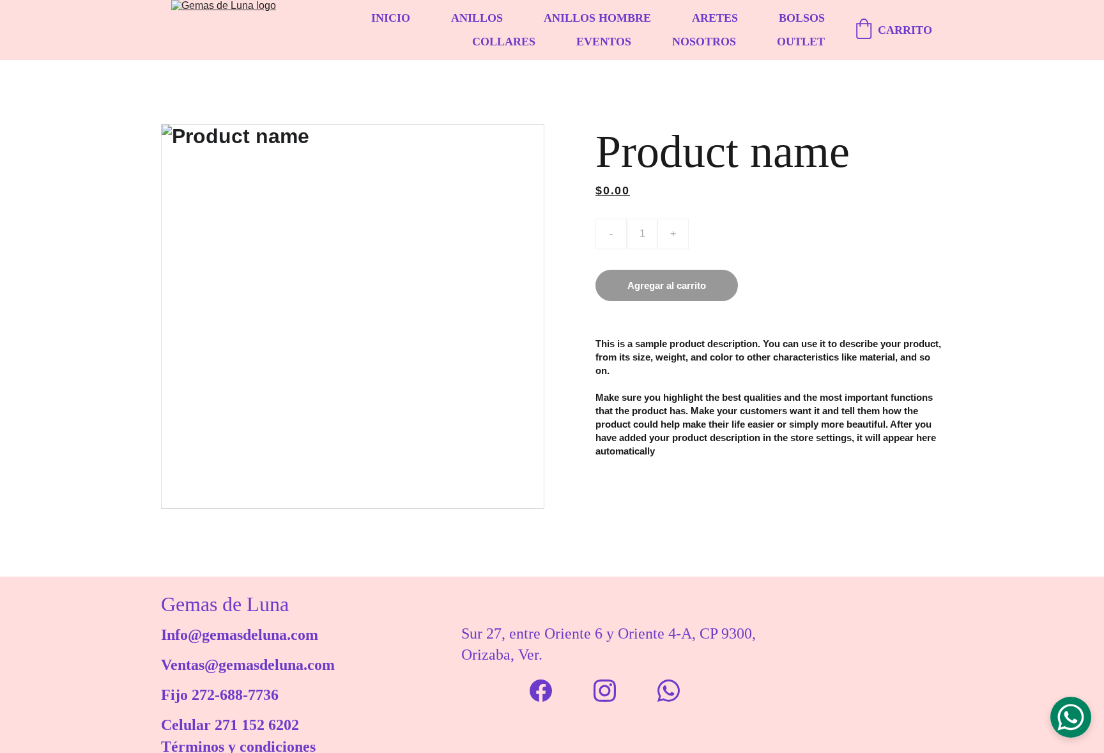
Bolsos (802, 18)
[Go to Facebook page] (541, 690)
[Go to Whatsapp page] (668, 690)
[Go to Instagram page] (605, 690)
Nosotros (704, 41)
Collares (503, 41)
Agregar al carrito (666, 285)
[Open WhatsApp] (1070, 717)
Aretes (715, 18)
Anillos (477, 18)
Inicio (390, 18)
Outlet (801, 41)
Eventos (603, 41)
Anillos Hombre (597, 18)
